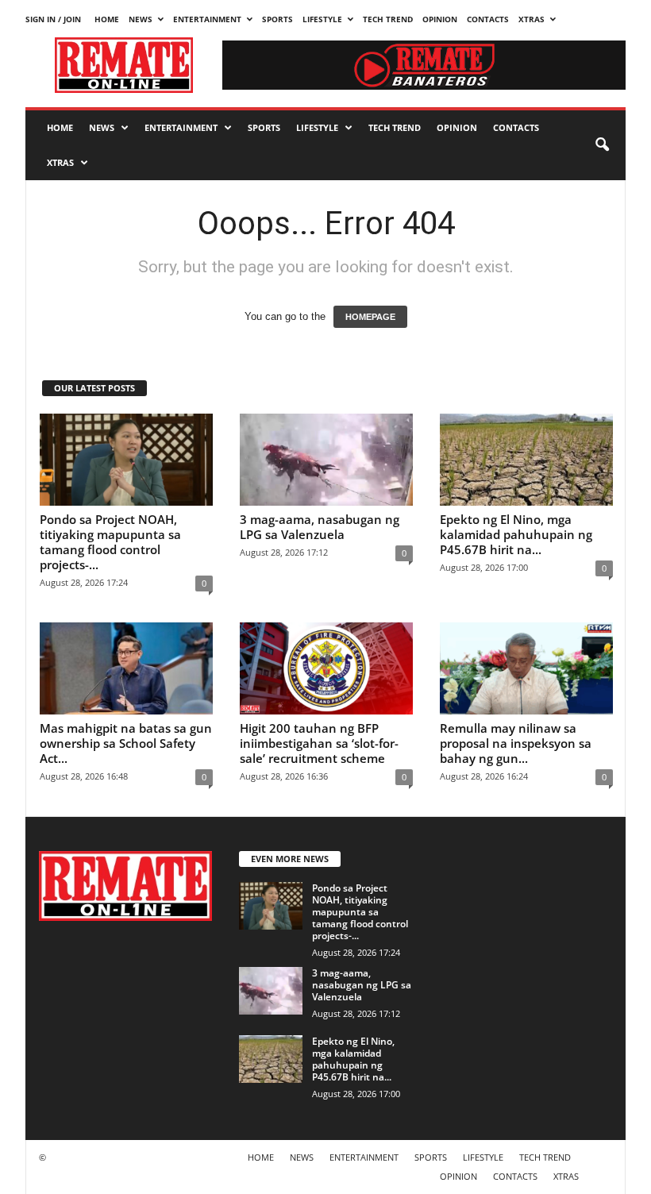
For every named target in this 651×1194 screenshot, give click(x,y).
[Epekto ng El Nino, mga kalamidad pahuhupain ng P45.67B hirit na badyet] (526, 460)
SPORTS (277, 19)
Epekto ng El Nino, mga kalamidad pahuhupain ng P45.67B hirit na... (516, 534)
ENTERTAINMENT (207, 19)
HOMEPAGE (370, 317)
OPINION (439, 19)
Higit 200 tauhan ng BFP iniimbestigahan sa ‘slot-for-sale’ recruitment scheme (319, 743)
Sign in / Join (53, 19)
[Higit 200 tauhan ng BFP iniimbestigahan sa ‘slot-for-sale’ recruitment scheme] (326, 668)
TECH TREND (388, 19)
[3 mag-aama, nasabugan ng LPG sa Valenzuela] (326, 460)
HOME (106, 19)
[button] (601, 145)
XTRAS (531, 19)
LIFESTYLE (322, 19)
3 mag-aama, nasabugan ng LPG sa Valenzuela (319, 526)
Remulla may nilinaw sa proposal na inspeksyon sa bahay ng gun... (515, 743)
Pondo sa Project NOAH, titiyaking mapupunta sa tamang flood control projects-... (110, 541)
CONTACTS (488, 19)
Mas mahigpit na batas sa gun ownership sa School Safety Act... (126, 743)
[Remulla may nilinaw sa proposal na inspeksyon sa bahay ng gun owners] (526, 668)
